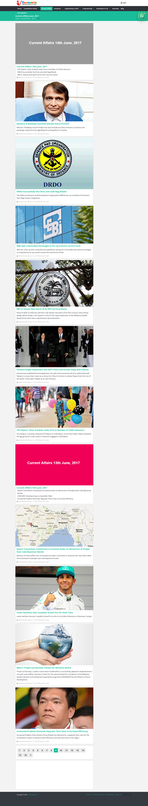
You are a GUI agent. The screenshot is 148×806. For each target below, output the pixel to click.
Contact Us (118, 794)
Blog (122, 9)
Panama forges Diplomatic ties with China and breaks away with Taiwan (53, 369)
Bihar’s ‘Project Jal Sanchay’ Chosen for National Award (44, 667)
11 (66, 750)
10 (61, 750)
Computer (57, 9)
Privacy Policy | (110, 794)
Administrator (23, 77)
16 (26, 755)
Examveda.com (32, 795)
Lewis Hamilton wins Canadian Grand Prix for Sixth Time (45, 612)
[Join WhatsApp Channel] (142, 16)
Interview (115, 9)
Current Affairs (46, 9)
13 (78, 750)
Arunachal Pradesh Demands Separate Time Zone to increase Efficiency (52, 731)
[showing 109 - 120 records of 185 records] (31, 755)
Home (19, 9)
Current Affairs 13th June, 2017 (32, 487)
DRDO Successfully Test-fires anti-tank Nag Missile (42, 191)
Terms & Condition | (99, 794)
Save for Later (44, 77)
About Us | (89, 794)
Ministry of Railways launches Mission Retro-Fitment (43, 123)
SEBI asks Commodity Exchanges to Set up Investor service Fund (48, 246)
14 (83, 750)
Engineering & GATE (72, 9)
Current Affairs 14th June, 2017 (32, 66)
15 (20, 755)
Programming (87, 9)
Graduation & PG (102, 9)
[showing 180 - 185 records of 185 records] (20, 750)
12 (72, 750)
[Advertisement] (54, 775)
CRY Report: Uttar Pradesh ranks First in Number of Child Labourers (50, 430)
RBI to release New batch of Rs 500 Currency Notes (42, 309)
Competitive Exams (30, 9)
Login (124, 3)
